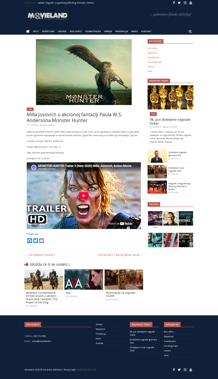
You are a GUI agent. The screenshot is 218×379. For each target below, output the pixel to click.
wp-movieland (49, 125)
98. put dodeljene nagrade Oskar (170, 121)
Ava (68, 292)
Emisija (108, 31)
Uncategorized (154, 62)
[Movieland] (27, 31)
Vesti (36, 31)
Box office (76, 31)
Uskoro (62, 31)
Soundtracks (93, 31)
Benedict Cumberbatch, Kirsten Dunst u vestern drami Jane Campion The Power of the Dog (41, 297)
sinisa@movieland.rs (41, 341)
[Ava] (84, 271)
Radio (134, 31)
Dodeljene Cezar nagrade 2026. (176, 169)
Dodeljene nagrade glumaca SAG (177, 154)
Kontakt (146, 31)
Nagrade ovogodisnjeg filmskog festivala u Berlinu (70, 2)
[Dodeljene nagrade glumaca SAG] (157, 151)
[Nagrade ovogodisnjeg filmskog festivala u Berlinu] (157, 182)
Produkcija (121, 31)
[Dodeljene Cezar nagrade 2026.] (157, 166)
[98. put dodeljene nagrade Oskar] (171, 86)
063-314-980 (39, 336)
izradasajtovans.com (86, 369)
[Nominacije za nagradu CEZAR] (124, 271)
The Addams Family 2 (39, 255)
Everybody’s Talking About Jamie (120, 255)
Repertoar (48, 31)
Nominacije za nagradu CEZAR (120, 294)
